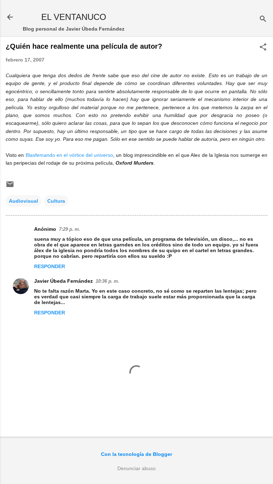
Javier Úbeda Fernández (63, 281)
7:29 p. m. (69, 229)
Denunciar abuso (136, 468)
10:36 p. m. (107, 281)
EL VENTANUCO (73, 17)
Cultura (56, 201)
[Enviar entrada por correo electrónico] (10, 187)
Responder (49, 266)
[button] (263, 47)
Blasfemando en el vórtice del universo (69, 155)
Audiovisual (23, 201)
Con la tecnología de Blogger (136, 454)
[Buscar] (263, 19)
